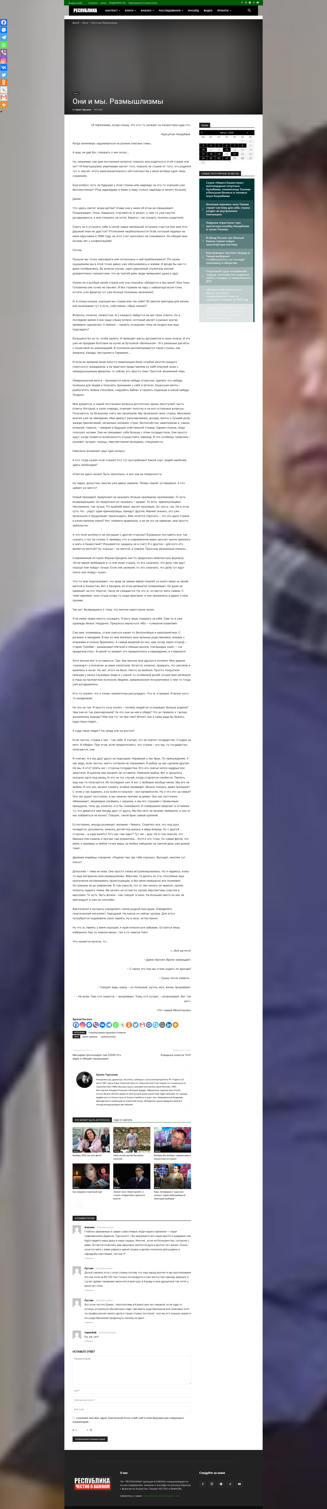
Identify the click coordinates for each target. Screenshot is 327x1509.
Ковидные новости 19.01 (176, 1055)
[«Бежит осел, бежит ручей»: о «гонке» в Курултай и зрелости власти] (131, 1176)
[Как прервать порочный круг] (91, 1176)
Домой (76, 22)
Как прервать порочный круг (87, 1192)
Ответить (88, 1258)
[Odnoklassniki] (129, 1025)
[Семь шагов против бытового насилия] (131, 1140)
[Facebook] (242, 3)
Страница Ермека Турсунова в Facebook (107, 1032)
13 (226, 149)
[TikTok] (254, 3)
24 (203, 158)
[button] (249, 10)
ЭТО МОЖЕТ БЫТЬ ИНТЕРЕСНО (92, 1120)
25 (211, 158)
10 (203, 149)
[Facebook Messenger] (89, 1025)
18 (211, 154)
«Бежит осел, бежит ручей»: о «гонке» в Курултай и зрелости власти (129, 1195)
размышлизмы (108, 1036)
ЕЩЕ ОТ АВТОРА (123, 1120)
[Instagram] (246, 3)
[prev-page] (75, 1205)
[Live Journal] (122, 1025)
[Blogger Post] (162, 1025)
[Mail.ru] (149, 1025)
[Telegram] (250, 3)
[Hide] (1, 111)
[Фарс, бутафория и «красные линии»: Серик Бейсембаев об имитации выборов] (172, 1176)
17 (203, 154)
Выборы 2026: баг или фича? (87, 1155)
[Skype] (156, 1025)
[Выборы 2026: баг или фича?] (91, 1140)
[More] (175, 1025)
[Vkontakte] (102, 1025)
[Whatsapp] (116, 1025)
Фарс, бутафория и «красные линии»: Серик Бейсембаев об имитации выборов (169, 1195)
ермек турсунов (89, 1036)
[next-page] (80, 1205)
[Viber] (96, 1025)
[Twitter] (136, 1025)
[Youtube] (258, 3)
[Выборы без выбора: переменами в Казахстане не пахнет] (172, 1140)
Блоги (85, 22)
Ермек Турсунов (83, 109)
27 (226, 158)
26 (218, 158)
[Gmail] (142, 1025)
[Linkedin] (169, 1025)
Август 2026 (227, 132)
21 (234, 154)
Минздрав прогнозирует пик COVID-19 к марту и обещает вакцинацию (97, 1057)
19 (218, 154)
